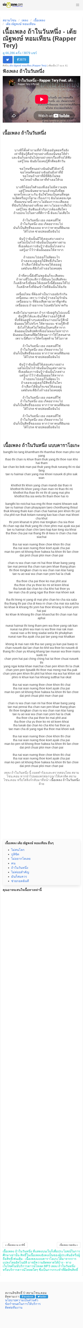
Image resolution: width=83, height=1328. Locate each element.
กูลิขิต (15, 854)
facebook (28, 1296)
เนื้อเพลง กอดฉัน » (68, 1245)
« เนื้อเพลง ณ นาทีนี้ (15, 1245)
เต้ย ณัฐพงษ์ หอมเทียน (21, 24)
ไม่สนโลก (18, 849)
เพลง (25, 20)
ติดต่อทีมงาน (13, 1307)
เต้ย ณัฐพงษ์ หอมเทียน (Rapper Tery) (28, 65)
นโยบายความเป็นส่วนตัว (21, 1300)
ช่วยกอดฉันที (20, 881)
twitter (43, 1296)
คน (13, 863)
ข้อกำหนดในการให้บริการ (23, 1303)
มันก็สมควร (19, 876)
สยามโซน (9, 20)
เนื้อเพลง (39, 20)
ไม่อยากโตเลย (20, 858)
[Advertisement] (41, 811)
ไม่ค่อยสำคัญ (20, 872)
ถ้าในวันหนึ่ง (31, 220)
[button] (78, 5)
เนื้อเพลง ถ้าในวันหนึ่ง (65, 780)
